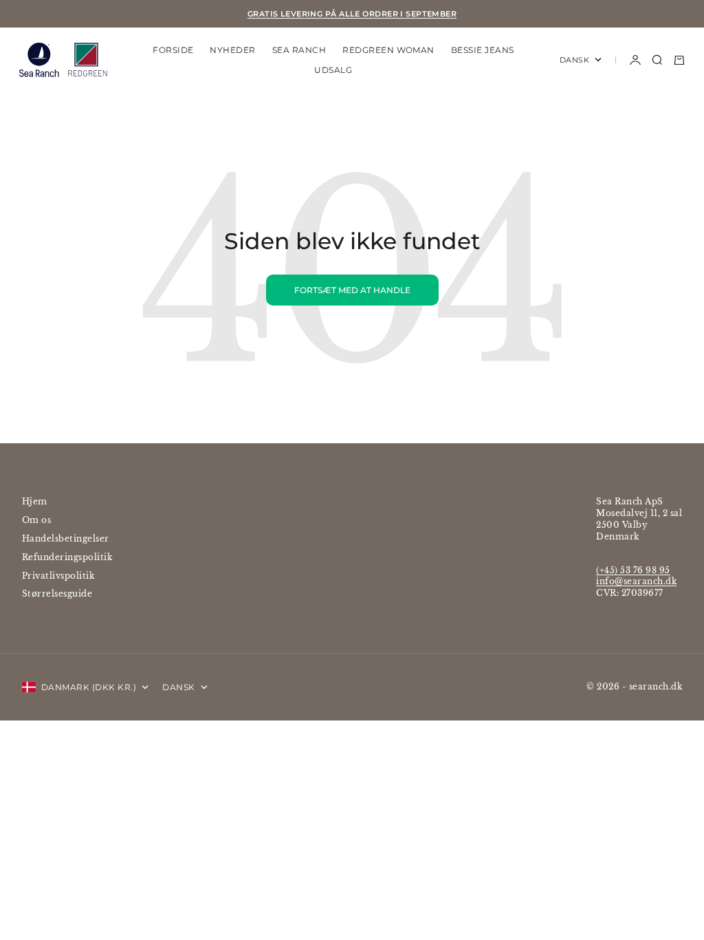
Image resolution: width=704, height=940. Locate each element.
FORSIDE (173, 50)
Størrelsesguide (57, 593)
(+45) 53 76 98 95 (633, 570)
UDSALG (333, 70)
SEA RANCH (299, 50)
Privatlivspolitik (58, 575)
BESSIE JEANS (482, 50)
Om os (36, 520)
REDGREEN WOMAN (388, 50)
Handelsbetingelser (65, 538)
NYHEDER (232, 50)
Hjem (34, 501)
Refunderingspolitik (67, 557)
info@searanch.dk (636, 581)
